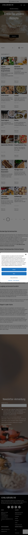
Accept (14, 269)
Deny (14, 273)
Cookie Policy (10, 280)
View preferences (14, 277)
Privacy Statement (16, 280)
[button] (26, 254)
